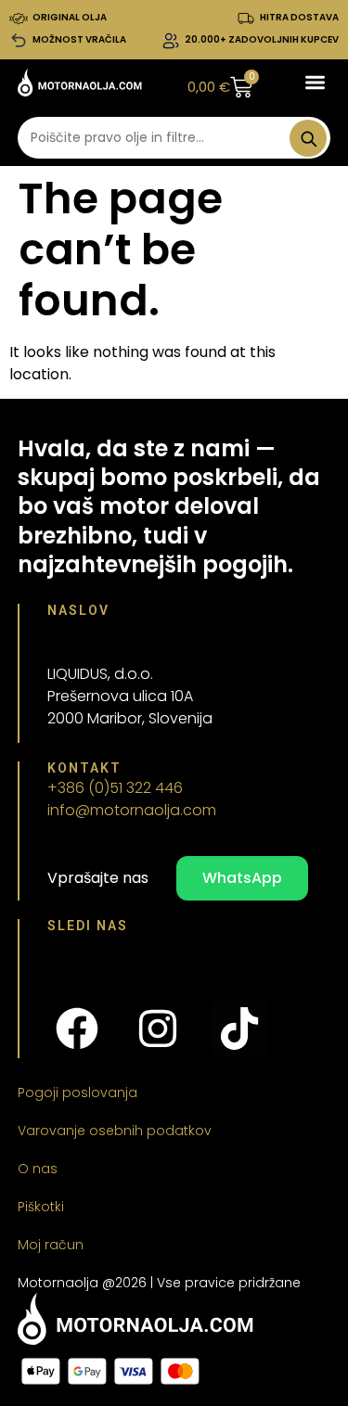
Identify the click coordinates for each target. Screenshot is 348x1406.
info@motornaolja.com (131, 810)
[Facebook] (77, 1028)
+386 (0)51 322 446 (115, 788)
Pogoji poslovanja (77, 1092)
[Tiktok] (239, 1028)
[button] (315, 83)
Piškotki (41, 1206)
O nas (38, 1168)
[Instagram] (157, 1028)
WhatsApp (242, 877)
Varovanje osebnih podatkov (115, 1130)
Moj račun (51, 1244)
